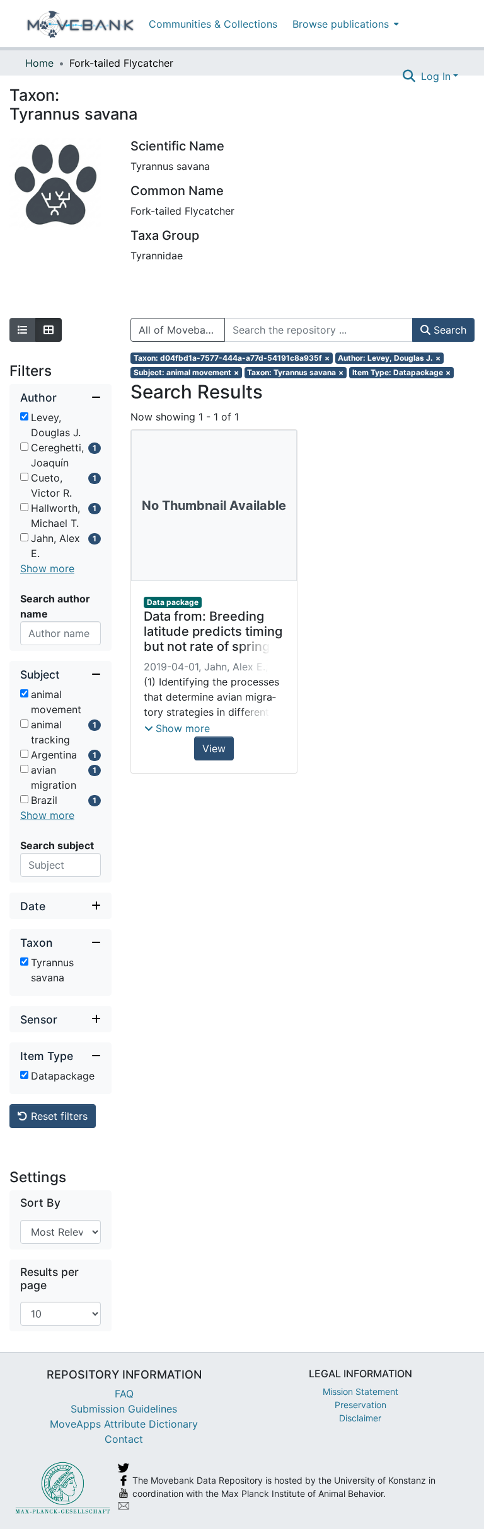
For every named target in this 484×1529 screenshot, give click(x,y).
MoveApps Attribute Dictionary (124, 1424)
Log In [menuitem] (436, 76)
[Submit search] (409, 76)
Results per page (49, 1278)
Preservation (360, 1404)
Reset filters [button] (58, 1116)
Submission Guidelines (124, 1408)
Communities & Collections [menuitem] (213, 24)
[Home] (80, 24)
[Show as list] (22, 330)
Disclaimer (360, 1418)
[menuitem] (344, 23)
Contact (124, 1439)
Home (39, 63)
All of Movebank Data (182, 330)
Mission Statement (360, 1391)
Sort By (40, 1202)
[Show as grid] (48, 330)
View (214, 748)
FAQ (124, 1393)
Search (448, 330)
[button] (177, 728)
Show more (47, 568)
